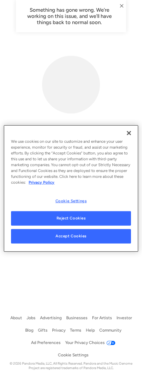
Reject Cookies (71, 218)
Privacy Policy (41, 182)
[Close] (128, 133)
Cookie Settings (71, 200)
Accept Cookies (71, 236)
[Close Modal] (121, 6)
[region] (70, 188)
